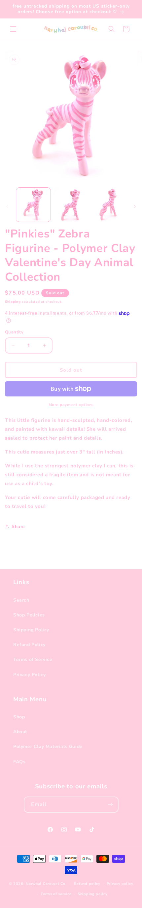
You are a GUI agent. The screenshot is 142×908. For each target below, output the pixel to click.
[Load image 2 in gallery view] (71, 205)
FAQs (19, 762)
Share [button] (18, 526)
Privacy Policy (29, 675)
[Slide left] (7, 206)
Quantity (14, 332)
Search (21, 600)
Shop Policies (29, 615)
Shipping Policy (31, 630)
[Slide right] (134, 206)
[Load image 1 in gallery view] (33, 205)
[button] (13, 29)
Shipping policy (93, 894)
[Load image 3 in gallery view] (108, 205)
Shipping (13, 301)
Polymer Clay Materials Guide (48, 746)
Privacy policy (120, 883)
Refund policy (87, 883)
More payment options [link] (71, 404)
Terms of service (56, 894)
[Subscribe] (110, 805)
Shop (19, 717)
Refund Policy (29, 645)
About (20, 732)
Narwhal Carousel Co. (46, 883)
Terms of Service (33, 659)
